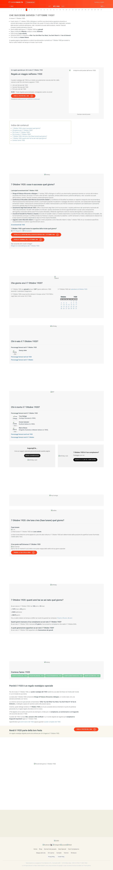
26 (85, 9)
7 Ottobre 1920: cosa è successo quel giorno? (26, 128)
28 (92, 9)
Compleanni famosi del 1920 (73, 675)
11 (37, 9)
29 (95, 9)
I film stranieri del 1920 (54, 675)
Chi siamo (51, 853)
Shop (40, 849)
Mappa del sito (40, 853)
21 (69, 9)
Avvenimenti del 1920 (18, 225)
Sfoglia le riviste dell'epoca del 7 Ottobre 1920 (25, 246)
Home (35, 849)
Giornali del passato (50, 849)
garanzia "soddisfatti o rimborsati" (30, 99)
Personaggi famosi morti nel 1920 (22, 434)
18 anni (59, 618)
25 (82, 9)
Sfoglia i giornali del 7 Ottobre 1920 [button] (26, 239)
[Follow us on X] (51, 845)
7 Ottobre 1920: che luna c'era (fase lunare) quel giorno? (29, 136)
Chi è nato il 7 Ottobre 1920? (21, 132)
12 (41, 9)
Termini (66, 853)
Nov (63, 6)
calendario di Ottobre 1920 (79, 289)
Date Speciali (62, 849)
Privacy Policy (51, 856)
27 (88, 9)
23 (76, 9)
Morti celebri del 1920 (92, 675)
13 (44, 9)
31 (101, 9)
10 (34, 9)
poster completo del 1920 (52, 722)
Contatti (58, 853)
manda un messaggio (32, 455)
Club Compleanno (73, 849)
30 (98, 9)
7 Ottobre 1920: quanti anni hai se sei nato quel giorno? (29, 138)
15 (50, 9)
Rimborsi (73, 853)
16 (53, 9)
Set (49, 6)
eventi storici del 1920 (27, 722)
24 (79, 9)
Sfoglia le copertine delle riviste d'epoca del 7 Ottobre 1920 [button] (34, 234)
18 (60, 9)
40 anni (70, 618)
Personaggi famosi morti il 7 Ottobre (22, 437)
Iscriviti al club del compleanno (85, 459)
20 (66, 9)
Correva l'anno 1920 (18, 140)
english (102, 2)
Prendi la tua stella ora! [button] (22, 552)
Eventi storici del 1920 (19, 675)
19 (63, 9)
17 (57, 9)
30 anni (64, 618)
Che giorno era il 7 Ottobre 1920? (22, 130)
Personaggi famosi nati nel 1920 (21, 357)
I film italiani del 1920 (36, 675)
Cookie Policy (61, 856)
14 (47, 9)
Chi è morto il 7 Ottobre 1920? (21, 134)
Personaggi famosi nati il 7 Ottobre (22, 360)
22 (72, 9)
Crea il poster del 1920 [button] (21, 96)
